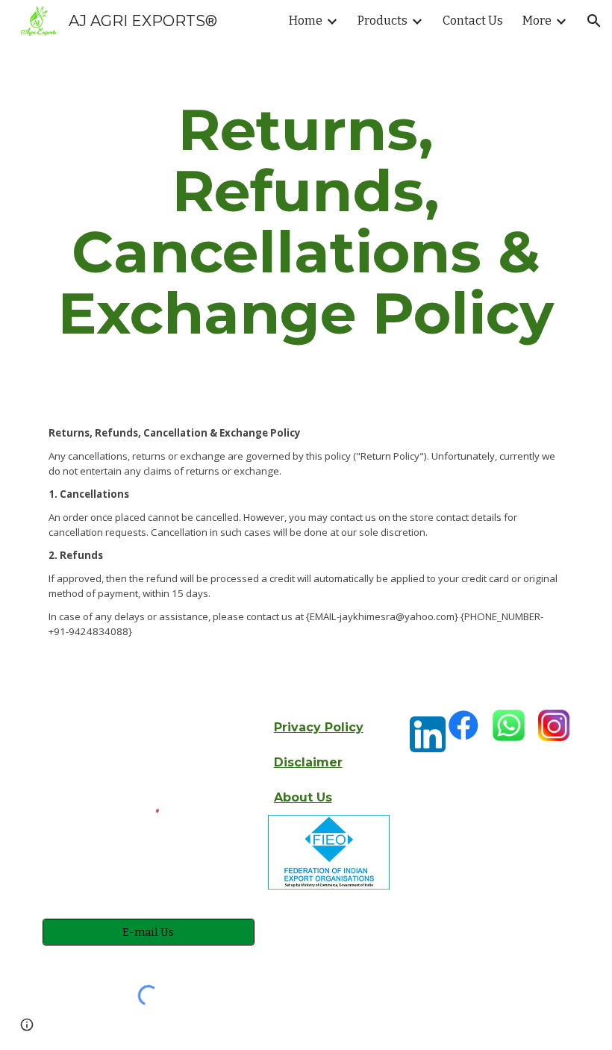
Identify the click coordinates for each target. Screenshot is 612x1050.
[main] (306, 222)
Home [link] (305, 20)
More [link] (537, 20)
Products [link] (382, 20)
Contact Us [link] (473, 20)
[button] (594, 21)
